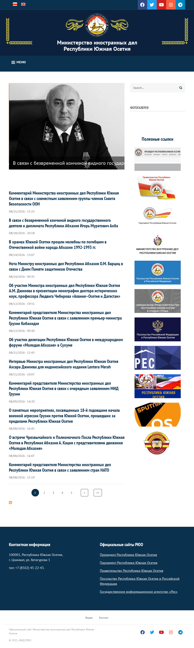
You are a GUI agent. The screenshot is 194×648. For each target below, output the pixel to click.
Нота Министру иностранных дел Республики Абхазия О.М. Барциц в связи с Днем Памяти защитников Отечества (66, 266)
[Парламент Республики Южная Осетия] (158, 216)
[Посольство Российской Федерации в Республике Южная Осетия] (158, 329)
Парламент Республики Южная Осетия (128, 562)
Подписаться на (10, 502)
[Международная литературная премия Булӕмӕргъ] (158, 443)
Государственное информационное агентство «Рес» (139, 591)
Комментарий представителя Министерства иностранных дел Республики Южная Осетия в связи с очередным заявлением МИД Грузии (64, 388)
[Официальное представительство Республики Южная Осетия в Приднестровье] (158, 301)
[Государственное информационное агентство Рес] (158, 358)
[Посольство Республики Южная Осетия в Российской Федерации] (158, 273)
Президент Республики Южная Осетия (128, 555)
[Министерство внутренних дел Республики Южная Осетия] (158, 244)
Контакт (104, 617)
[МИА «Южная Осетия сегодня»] (158, 386)
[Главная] (97, 25)
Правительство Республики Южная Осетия (131, 570)
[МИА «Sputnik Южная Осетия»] (158, 415)
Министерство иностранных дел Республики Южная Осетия (97, 45)
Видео (89, 617)
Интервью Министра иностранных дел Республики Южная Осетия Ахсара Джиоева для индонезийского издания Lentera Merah (63, 364)
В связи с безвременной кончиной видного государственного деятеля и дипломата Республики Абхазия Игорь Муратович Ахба (63, 223)
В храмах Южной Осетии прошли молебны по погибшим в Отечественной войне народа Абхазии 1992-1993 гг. (57, 244)
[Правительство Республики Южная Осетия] (158, 187)
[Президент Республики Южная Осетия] (158, 159)
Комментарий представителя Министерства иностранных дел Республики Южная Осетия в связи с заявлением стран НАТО (60, 467)
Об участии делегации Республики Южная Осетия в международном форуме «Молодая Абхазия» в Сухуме (66, 342)
